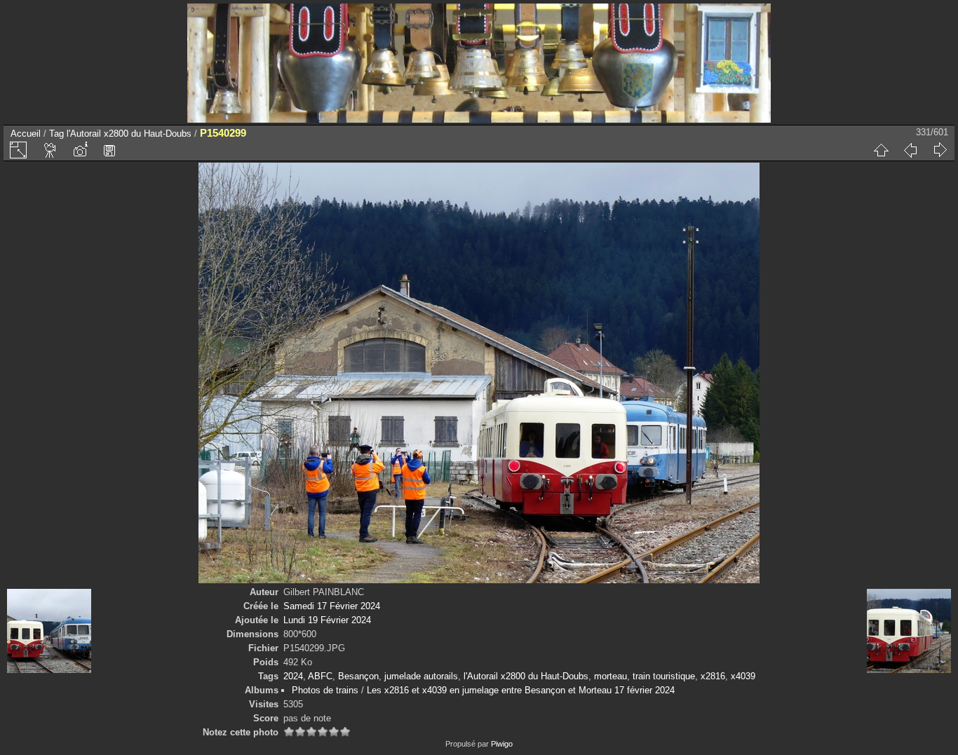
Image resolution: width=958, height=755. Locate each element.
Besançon (358, 676)
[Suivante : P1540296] (939, 150)
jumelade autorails (421, 676)
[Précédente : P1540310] (910, 150)
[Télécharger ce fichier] (109, 150)
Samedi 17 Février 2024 (331, 606)
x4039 (743, 676)
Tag (56, 133)
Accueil (26, 133)
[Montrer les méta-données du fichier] (80, 150)
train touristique (664, 676)
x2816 (713, 676)
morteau (610, 676)
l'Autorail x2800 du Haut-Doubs (129, 133)
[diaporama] (50, 150)
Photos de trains (325, 690)
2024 (293, 676)
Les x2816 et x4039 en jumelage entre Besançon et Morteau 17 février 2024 (521, 690)
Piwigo (502, 744)
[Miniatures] (881, 150)
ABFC (320, 676)
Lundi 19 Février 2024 (327, 620)
